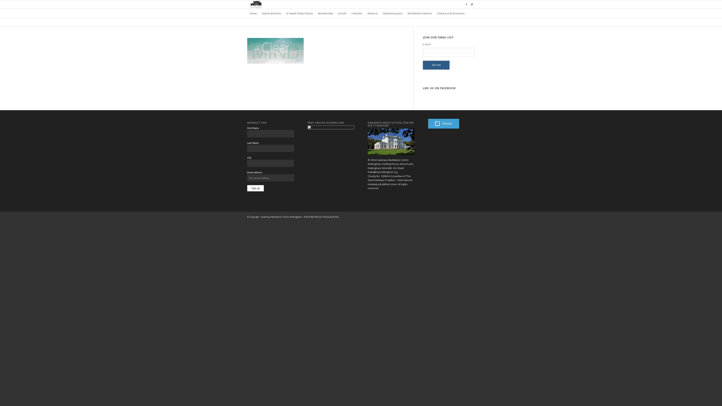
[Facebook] (466, 4)
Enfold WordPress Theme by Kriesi (321, 216)
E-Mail (427, 44)
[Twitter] (472, 4)
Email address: (254, 172)
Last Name (253, 143)
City (249, 157)
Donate (447, 123)
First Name (253, 128)
